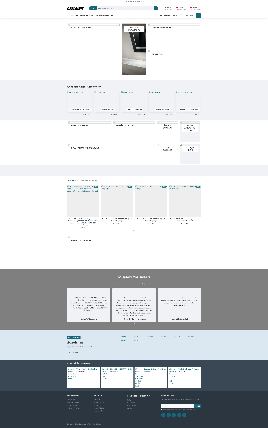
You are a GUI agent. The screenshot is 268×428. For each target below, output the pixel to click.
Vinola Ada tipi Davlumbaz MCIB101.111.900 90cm (87, 369)
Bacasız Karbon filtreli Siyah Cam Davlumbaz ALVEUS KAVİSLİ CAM (155, 369)
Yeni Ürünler (73, 181)
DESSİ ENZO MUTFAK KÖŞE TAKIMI (121, 369)
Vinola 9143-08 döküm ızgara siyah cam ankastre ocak (185, 220)
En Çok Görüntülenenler (78, 363)
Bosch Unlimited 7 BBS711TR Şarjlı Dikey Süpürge (151, 220)
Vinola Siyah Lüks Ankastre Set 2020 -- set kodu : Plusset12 (189, 369)
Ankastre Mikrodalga (81, 110)
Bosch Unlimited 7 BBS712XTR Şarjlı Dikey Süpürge (117, 220)
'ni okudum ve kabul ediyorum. (180, 410)
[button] (133, 230)
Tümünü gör (73, 353)
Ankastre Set (108, 110)
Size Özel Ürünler (89, 181)
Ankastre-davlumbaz (189, 110)
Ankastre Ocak (135, 110)
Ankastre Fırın (162, 110)
